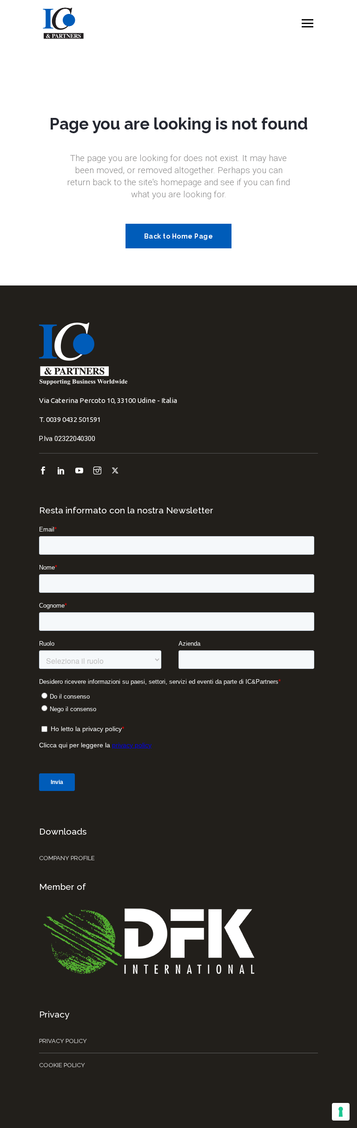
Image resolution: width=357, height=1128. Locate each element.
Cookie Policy (62, 1065)
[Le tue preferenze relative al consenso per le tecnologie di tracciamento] (341, 1112)
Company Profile (67, 858)
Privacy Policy (63, 1040)
